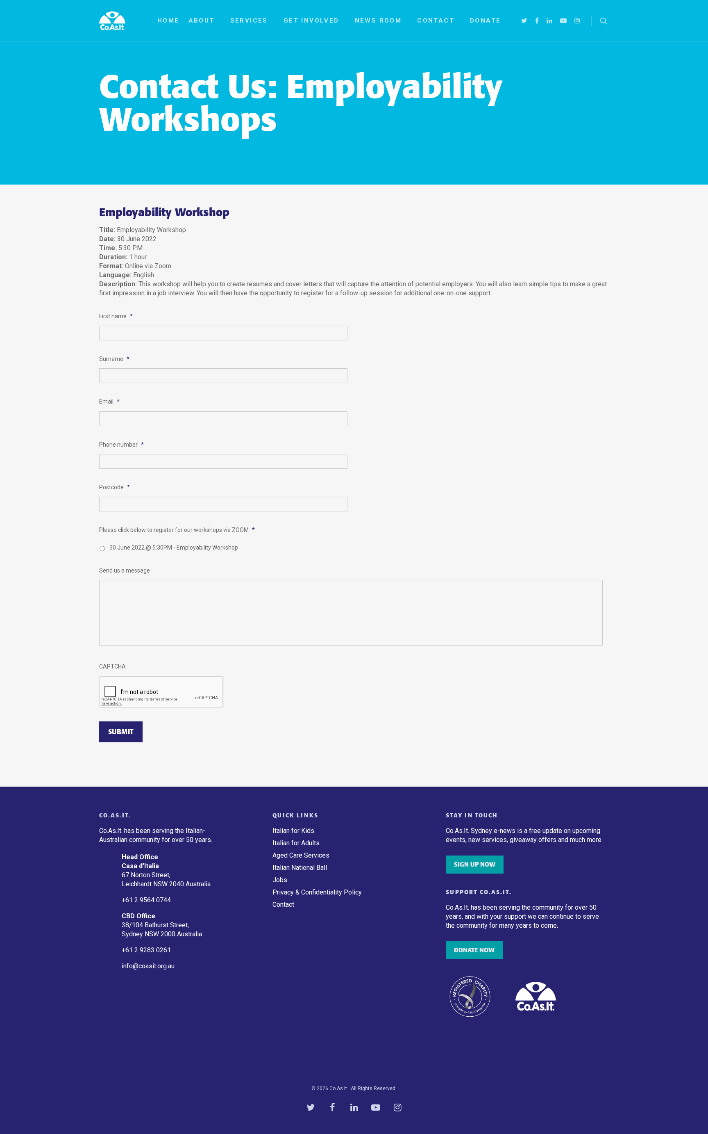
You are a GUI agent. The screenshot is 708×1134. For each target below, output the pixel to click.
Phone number (121, 444)
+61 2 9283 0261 (146, 950)
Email (109, 401)
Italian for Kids (293, 831)
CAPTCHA (112, 666)
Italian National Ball (299, 868)
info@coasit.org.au (148, 966)
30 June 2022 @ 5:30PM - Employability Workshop (173, 547)
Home (168, 20)
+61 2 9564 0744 (147, 900)
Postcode (114, 487)
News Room (378, 20)
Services (249, 20)
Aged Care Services (300, 855)
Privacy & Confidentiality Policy (317, 892)
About (201, 20)
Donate (485, 20)
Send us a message (124, 570)
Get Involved (311, 20)
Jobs (279, 880)
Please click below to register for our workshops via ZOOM (177, 530)
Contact (435, 20)
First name (116, 316)
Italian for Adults (296, 843)
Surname (114, 359)
